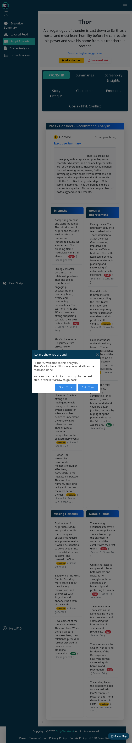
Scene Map (120, 736)
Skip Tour (88, 387)
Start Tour (65, 387)
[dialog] (66, 371)
